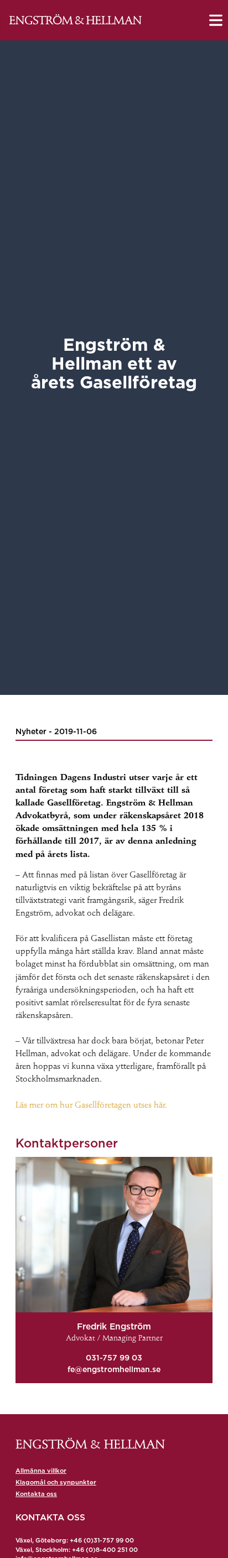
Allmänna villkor (40, 1470)
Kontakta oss (36, 1494)
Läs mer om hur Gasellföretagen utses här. (91, 1105)
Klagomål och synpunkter (55, 1482)
